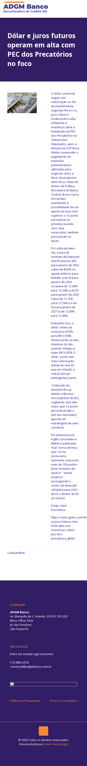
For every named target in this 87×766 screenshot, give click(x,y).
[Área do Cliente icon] (50, 750)
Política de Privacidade (25, 701)
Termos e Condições (63, 701)
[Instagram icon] (46, 750)
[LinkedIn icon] (41, 750)
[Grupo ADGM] (25, 6)
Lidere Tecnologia (56, 744)
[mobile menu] (81, 6)
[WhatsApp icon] (36, 750)
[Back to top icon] (43, 731)
